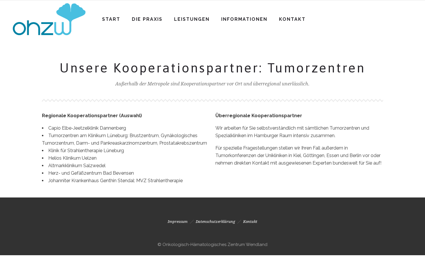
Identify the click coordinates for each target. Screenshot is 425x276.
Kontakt (292, 19)
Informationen (244, 19)
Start (111, 19)
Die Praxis (147, 19)
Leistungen (192, 19)
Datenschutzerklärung (215, 221)
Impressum (178, 221)
